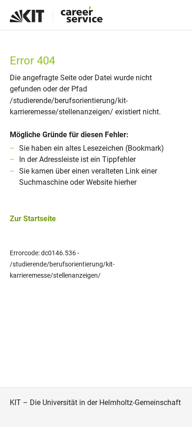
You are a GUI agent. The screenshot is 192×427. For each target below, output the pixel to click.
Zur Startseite (33, 218)
